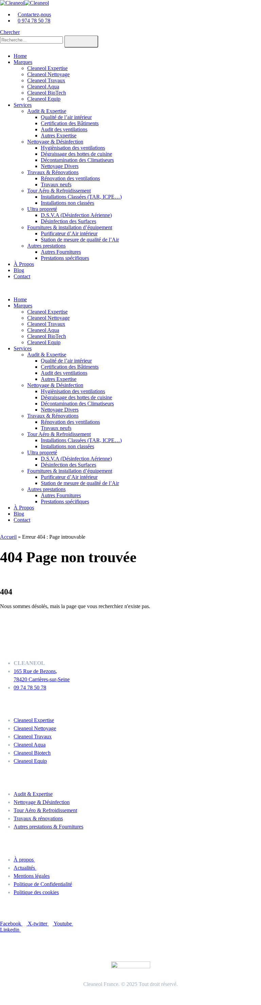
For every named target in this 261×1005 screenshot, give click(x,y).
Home (20, 56)
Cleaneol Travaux (46, 80)
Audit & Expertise (46, 111)
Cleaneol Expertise (47, 68)
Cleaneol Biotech (32, 753)
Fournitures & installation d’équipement (69, 227)
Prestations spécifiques (65, 258)
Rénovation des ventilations (70, 178)
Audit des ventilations (64, 129)
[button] (10, 32)
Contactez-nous (34, 14)
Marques (23, 62)
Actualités (25, 868)
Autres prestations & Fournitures (48, 827)
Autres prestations (46, 246)
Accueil (8, 537)
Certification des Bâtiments (70, 123)
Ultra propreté (42, 209)
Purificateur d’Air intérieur (69, 233)
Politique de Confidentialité (43, 884)
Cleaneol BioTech (46, 93)
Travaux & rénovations (38, 818)
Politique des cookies (36, 892)
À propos (24, 859)
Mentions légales (32, 876)
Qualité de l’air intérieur (66, 117)
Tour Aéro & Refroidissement (59, 191)
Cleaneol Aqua (43, 86)
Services (23, 105)
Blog (19, 270)
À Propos (24, 264)
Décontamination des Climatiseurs (77, 160)
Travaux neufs (56, 184)
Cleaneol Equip (43, 99)
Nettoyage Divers (60, 166)
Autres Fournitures (61, 252)
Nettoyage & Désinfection (55, 142)
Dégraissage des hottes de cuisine (76, 154)
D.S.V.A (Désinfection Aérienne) (76, 215)
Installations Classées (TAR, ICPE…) (81, 197)
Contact (22, 276)
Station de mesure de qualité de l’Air (80, 239)
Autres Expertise (58, 135)
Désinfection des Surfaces (68, 221)
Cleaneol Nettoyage (48, 74)
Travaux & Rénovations (53, 172)
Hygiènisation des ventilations (73, 148)
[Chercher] (81, 41)
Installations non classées (67, 203)
